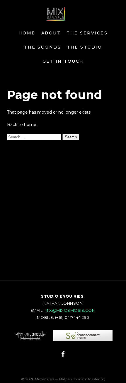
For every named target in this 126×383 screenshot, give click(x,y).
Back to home (21, 124)
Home (26, 33)
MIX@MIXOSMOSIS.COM (70, 310)
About (51, 33)
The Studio (84, 47)
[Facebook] (63, 355)
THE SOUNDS (42, 47)
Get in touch (63, 61)
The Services (87, 33)
